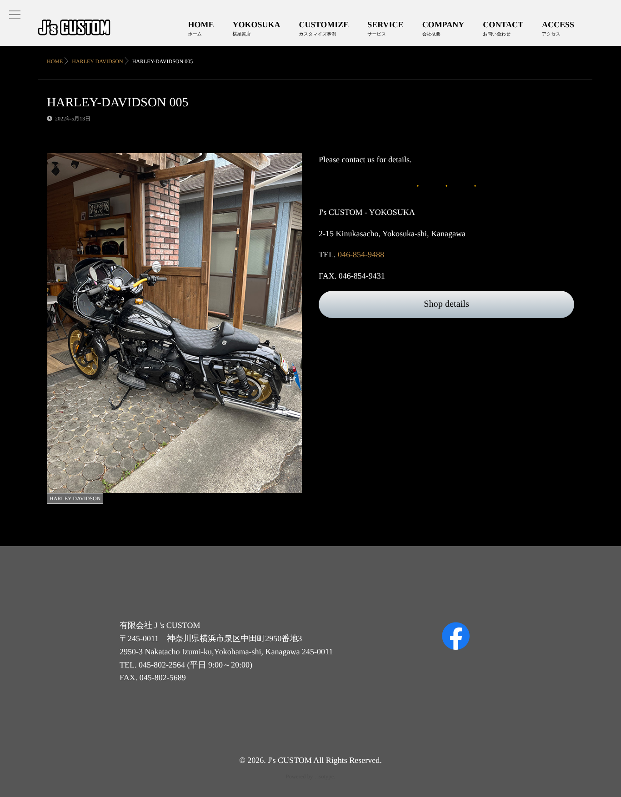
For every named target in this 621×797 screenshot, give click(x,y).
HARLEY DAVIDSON (75, 498)
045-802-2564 (162, 664)
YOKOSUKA (256, 28)
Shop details (446, 304)
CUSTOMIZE (324, 28)
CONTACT (503, 28)
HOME (201, 28)
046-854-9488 (361, 254)
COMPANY (443, 28)
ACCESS (558, 28)
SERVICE (385, 28)
